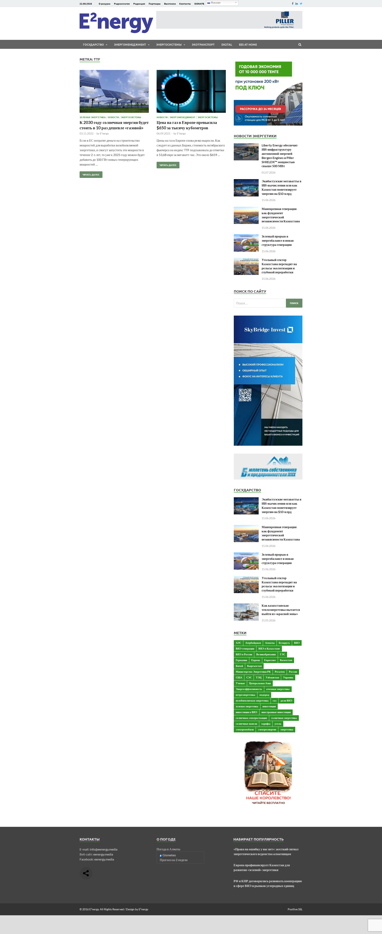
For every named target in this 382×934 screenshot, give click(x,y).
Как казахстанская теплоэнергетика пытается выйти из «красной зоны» (281, 609)
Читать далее (89, 173)
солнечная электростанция (251, 717)
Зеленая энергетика (93, 117)
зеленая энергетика (247, 706)
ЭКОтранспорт (203, 44)
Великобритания (266, 654)
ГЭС (282, 654)
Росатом (280, 671)
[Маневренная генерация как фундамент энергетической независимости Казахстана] (246, 209)
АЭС (238, 642)
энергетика (286, 729)
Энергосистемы (169, 44)
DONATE (199, 3)
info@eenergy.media (103, 849)
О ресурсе (104, 3)
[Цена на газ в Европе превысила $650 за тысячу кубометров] (191, 92)
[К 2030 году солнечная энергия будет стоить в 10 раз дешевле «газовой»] (114, 92)
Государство (93, 44)
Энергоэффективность (249, 689)
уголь (278, 723)
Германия (241, 660)
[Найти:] (268, 303)
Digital (226, 44)
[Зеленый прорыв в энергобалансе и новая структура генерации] (246, 236)
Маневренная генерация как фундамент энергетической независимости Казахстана (281, 215)
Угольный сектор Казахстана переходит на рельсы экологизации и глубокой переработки (279, 266)
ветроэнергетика (245, 694)
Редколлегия (122, 3)
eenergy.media (103, 854)
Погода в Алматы (168, 849)
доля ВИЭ (286, 700)
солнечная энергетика (284, 717)
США (239, 677)
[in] (296, 3)
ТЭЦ (258, 677)
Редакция (139, 3)
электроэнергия (267, 729)
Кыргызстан (254, 665)
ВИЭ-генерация (245, 648)
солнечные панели (246, 723)
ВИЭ (297, 642)
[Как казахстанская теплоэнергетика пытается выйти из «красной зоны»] (246, 606)
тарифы (265, 723)
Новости (113, 117)
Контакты (185, 3)
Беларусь (284, 642)
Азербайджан (253, 642)
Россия (293, 671)
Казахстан (286, 660)
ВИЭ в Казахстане (269, 648)
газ (274, 700)
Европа (255, 660)
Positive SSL (295, 909)
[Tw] (301, 3)
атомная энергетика (278, 689)
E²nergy (104, 133)
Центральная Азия (260, 683)
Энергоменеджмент (130, 44)
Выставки (170, 3)
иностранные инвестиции (276, 712)
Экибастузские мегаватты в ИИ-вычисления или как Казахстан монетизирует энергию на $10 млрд (281, 187)
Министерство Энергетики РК (253, 671)
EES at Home (248, 44)
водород (264, 694)
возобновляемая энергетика (252, 700)
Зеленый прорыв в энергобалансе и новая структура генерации (278, 240)
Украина (288, 677)
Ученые (240, 683)
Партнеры (155, 3)
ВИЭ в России (244, 654)
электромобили (245, 729)
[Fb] (292, 3)
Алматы (270, 642)
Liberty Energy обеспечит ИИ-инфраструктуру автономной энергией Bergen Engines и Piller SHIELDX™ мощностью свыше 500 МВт (280, 155)
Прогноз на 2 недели (174, 860)
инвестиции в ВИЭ (246, 712)
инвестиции (269, 706)
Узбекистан (272, 677)
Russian (215, 2)
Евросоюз (270, 660)
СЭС (249, 677)
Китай (239, 665)
